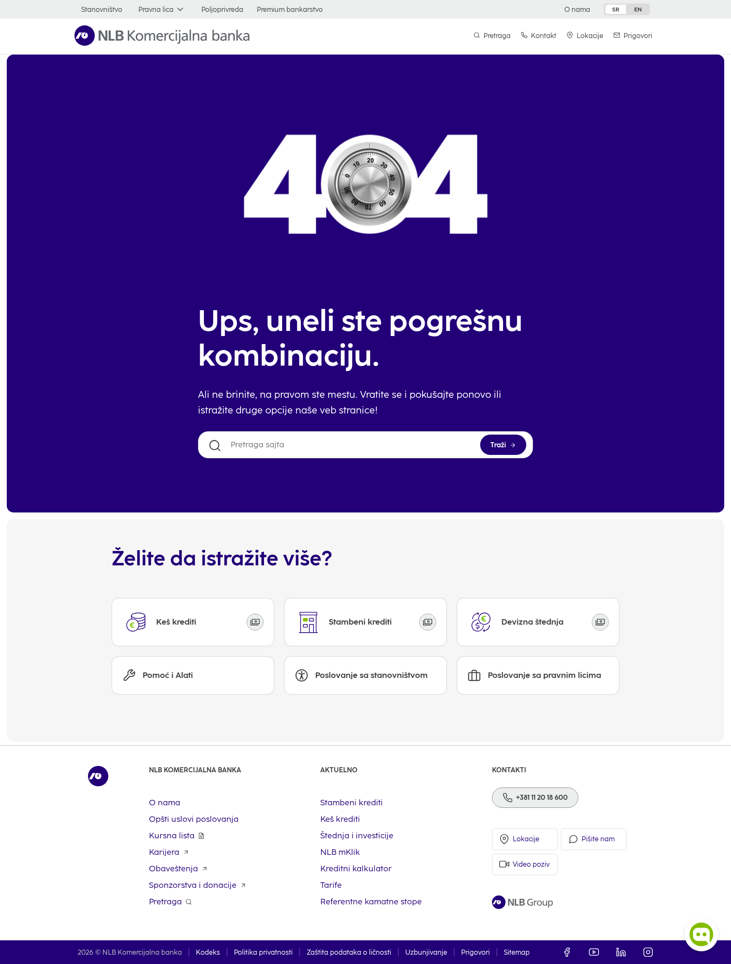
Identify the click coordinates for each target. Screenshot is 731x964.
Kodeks (208, 952)
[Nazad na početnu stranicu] (162, 35)
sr (615, 9)
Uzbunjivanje (426, 952)
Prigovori (475, 952)
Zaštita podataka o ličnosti (349, 952)
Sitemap (517, 952)
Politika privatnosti (263, 952)
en (638, 9)
